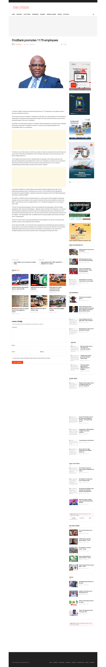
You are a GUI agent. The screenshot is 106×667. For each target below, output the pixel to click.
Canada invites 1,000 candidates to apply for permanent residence (86, 431)
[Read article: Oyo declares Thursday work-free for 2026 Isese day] (73, 481)
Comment (15, 327)
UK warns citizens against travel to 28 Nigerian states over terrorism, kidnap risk (86, 384)
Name (14, 345)
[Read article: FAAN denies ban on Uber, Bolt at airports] (39, 280)
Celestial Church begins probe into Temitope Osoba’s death (85, 357)
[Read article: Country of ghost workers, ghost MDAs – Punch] (73, 567)
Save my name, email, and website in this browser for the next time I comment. (31, 358)
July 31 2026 (82, 613)
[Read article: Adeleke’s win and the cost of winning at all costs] (73, 594)
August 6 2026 (84, 371)
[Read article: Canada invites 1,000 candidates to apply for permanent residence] (73, 432)
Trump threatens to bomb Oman (86, 440)
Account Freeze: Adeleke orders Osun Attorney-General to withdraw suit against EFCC (86, 490)
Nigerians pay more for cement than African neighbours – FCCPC (20, 310)
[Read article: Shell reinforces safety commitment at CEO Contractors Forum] (57, 280)
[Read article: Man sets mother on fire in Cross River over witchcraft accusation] (75, 349)
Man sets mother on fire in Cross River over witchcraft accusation (86, 348)
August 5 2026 (83, 604)
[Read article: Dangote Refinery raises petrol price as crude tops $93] (20, 280)
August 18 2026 (34, 312)
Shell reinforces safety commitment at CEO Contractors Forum (55, 289)
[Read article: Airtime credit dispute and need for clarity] (73, 603)
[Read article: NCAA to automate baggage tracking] (57, 301)
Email (14, 351)
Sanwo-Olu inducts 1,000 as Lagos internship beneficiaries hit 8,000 (86, 501)
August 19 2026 (16, 313)
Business (42, 14)
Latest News (27, 14)
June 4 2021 (26, 44)
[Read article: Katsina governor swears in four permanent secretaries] (73, 331)
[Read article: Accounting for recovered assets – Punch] (73, 550)
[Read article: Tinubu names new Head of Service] (73, 299)
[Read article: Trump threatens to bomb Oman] (73, 443)
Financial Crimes (51, 14)
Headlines (19, 14)
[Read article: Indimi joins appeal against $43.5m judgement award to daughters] (75, 367)
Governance (35, 14)
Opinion (60, 14)
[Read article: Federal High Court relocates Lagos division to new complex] (73, 282)
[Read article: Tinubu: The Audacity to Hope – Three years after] (73, 613)
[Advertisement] (53, 26)
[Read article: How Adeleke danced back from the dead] (73, 584)
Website (42, 351)
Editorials (66, 14)
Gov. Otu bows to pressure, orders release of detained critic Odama (86, 469)
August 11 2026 (83, 568)
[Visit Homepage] (21, 7)
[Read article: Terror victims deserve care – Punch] (73, 533)
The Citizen (18, 44)
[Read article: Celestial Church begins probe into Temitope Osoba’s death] (75, 358)
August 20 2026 (53, 292)
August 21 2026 (83, 387)
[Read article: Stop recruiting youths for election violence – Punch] (73, 559)
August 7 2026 (83, 322)
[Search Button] (93, 14)
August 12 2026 (83, 273)
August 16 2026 (53, 312)
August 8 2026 (83, 312)
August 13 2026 (84, 360)
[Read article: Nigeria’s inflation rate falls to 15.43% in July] (39, 301)
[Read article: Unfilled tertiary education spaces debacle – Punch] (73, 541)
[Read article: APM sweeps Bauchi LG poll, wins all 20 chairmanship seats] (73, 261)
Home (13, 14)
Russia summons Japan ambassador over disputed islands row (85, 450)
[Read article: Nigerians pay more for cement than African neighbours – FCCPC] (20, 301)
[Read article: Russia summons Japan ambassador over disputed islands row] (73, 451)
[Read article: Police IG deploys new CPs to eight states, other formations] (73, 322)
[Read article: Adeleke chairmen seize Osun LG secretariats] (73, 252)
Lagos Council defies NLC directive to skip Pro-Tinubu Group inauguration (85, 270)
